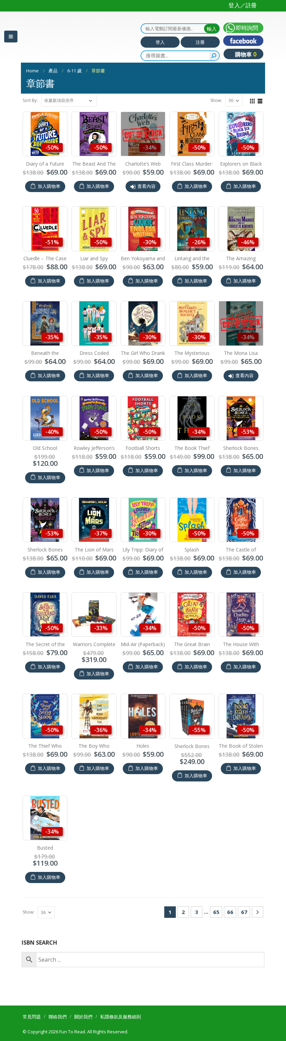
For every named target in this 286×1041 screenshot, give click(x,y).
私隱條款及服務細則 (120, 1017)
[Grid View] (252, 100)
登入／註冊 (242, 5)
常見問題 (32, 1017)
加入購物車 (49, 186)
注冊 (200, 42)
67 (244, 911)
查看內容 (146, 186)
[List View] (260, 100)
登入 (160, 42)
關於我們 (83, 1017)
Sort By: (30, 100)
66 (230, 911)
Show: (216, 100)
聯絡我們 (57, 1017)
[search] (214, 55)
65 (216, 911)
